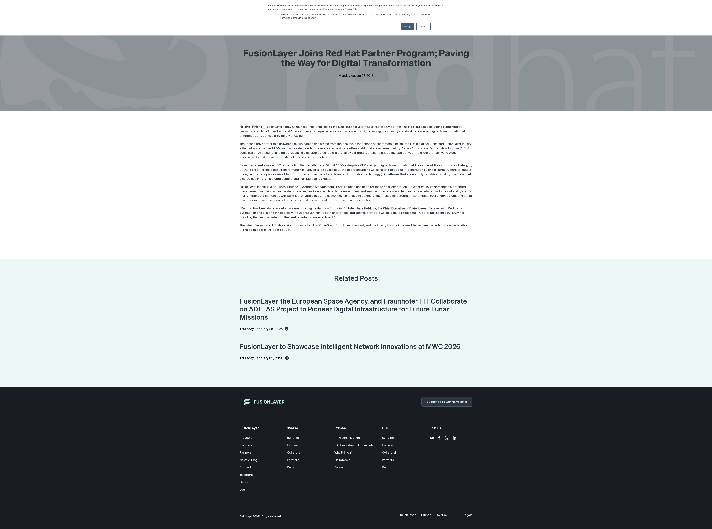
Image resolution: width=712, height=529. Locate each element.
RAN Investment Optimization (355, 445)
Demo (291, 467)
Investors (246, 474)
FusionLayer (407, 515)
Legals (467, 515)
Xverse (442, 515)
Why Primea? (343, 452)
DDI (454, 515)
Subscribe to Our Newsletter (447, 401)
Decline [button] (423, 26)
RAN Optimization (347, 437)
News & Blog (249, 460)
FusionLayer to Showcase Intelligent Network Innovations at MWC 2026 (350, 346)
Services (246, 445)
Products (246, 437)
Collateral (294, 452)
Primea (426, 515)
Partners (246, 452)
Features (293, 445)
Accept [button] (407, 26)
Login (243, 489)
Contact (245, 467)
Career (245, 482)
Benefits (293, 437)
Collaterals (342, 460)
